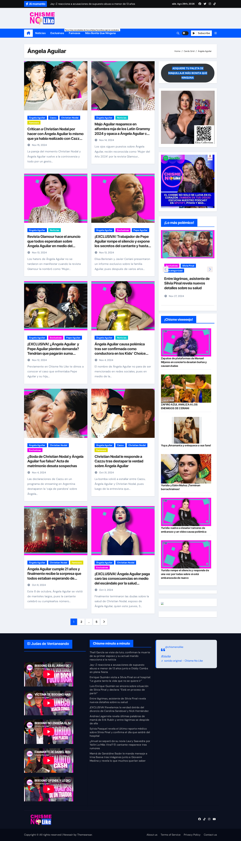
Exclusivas (58, 32)
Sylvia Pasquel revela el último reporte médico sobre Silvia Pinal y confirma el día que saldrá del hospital (120, 732)
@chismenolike (174, 647)
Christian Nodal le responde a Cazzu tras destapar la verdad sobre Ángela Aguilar (119, 461)
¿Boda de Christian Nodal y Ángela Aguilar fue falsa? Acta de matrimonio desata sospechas (55, 461)
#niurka (166, 656)
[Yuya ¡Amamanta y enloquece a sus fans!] (186, 430)
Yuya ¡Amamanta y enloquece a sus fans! (186, 445)
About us (152, 834)
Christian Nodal (70, 117)
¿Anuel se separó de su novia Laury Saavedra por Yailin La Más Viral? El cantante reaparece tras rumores (120, 744)
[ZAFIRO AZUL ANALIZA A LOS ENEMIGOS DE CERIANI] (186, 389)
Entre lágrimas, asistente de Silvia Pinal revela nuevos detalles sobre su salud (118, 700)
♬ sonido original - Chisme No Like (182, 660)
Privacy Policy (192, 834)
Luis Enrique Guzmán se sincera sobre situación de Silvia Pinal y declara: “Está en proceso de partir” (119, 689)
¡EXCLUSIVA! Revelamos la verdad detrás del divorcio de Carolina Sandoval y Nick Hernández (119, 709)
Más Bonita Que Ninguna (100, 33)
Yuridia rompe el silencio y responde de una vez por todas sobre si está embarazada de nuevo (185, 574)
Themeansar (84, 834)
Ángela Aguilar (37, 117)
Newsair (68, 834)
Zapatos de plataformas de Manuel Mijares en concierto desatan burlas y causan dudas (184, 362)
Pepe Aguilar (140, 230)
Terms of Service (171, 834)
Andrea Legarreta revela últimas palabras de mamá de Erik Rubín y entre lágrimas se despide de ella (119, 719)
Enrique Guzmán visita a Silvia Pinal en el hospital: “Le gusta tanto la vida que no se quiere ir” (120, 679)
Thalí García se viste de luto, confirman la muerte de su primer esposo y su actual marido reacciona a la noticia (120, 656)
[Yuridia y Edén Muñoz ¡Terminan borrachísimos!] (186, 469)
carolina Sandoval (176, 265)
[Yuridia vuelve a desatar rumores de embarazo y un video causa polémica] (186, 512)
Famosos (74, 33)
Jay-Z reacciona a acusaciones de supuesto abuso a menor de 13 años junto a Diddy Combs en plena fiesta (119, 668)
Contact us (210, 834)
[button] (215, 33)
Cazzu (53, 117)
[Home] (28, 33)
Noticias (40, 33)
